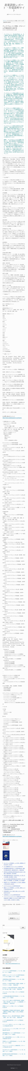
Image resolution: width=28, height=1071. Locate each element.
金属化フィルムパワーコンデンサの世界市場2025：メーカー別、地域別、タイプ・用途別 (14, 975)
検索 (4, 925)
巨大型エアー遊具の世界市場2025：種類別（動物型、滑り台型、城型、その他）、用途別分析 (13, 988)
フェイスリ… (14, 913)
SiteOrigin (12, 1068)
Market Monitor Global (7, 904)
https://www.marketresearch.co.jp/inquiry (12, 417)
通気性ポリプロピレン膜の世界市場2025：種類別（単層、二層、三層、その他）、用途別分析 (13, 1016)
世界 (14, 904)
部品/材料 (18, 904)
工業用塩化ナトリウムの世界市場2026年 (12, 894)
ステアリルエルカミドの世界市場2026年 (12, 885)
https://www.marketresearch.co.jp (13, 963)
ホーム (4, 20)
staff (16, 30)
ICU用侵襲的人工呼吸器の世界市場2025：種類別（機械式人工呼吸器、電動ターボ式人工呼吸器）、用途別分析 (14, 1012)
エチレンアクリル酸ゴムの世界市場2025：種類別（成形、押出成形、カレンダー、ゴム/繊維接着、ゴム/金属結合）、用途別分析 (14, 1002)
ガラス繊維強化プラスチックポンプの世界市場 (13, 866)
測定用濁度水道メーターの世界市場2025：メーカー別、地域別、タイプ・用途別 (14, 1033)
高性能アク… (14, 918)
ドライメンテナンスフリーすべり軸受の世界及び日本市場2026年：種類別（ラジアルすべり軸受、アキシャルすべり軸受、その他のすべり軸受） (14, 898)
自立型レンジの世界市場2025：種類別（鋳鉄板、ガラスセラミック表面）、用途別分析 (14, 984)
